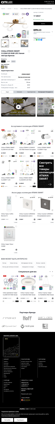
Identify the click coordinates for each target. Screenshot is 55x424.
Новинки (6, 361)
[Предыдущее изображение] (3, 24)
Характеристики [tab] (31, 92)
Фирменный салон (26, 394)
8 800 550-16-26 (49, 1)
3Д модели (41, 364)
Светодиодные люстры (26, 263)
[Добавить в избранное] (29, 51)
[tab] (45, 92)
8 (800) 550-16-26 (24, 382)
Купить (43, 23)
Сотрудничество (42, 361)
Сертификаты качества (9, 391)
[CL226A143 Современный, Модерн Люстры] (24, 43)
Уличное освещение (8, 371)
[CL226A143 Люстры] (5, 43)
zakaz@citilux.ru (24, 386)
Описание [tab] (19, 92)
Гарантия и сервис (25, 363)
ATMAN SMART (26, 74)
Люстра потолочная (24, 77)
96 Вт (13, 61)
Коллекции (6, 363)
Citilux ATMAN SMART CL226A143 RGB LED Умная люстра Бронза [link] (36, 8)
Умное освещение (8, 370)
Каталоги (40, 363)
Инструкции (6, 389)
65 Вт (11, 301)
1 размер (51, 156)
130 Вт (35, 301)
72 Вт (8, 61)
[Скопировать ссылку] (34, 40)
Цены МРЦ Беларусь (43, 366)
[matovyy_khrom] (6, 67)
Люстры (4, 263)
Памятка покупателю (25, 364)
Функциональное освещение (10, 368)
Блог (5, 387)
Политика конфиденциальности (10, 416)
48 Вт (3, 61)
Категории (6, 364)
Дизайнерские (7, 373)
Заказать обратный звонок (27, 389)
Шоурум (23, 368)
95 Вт (28, 301)
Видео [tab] (7, 92)
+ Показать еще (41, 266)
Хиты (5, 375)
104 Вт (31, 301)
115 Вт (17, 301)
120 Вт (34, 186)
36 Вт (31, 156)
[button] (15, 25)
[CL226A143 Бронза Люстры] (15, 43)
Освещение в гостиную (28, 266)
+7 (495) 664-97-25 (25, 384)
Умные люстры (13, 263)
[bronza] (2, 67)
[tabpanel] (27, 107)
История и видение (8, 382)
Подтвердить (20, 420)
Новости (5, 386)
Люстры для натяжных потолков (10, 266)
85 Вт (14, 301)
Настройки (7, 420)
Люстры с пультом (40, 263)
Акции (5, 376)
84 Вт (31, 186)
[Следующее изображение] (28, 24)
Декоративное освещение (9, 366)
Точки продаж (24, 366)
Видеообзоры (7, 384)
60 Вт (34, 156)
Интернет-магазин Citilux (26, 361)
